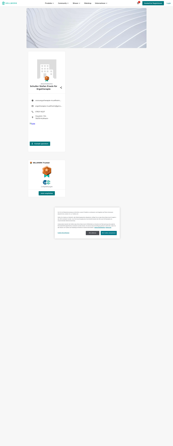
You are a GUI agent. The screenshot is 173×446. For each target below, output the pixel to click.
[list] (47, 109)
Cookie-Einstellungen (63, 233)
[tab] (49, 3)
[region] (87, 223)
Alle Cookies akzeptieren (109, 233)
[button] (47, 193)
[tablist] (76, 3)
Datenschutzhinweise (99, 227)
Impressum (108, 227)
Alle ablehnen (92, 233)
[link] (47, 100)
